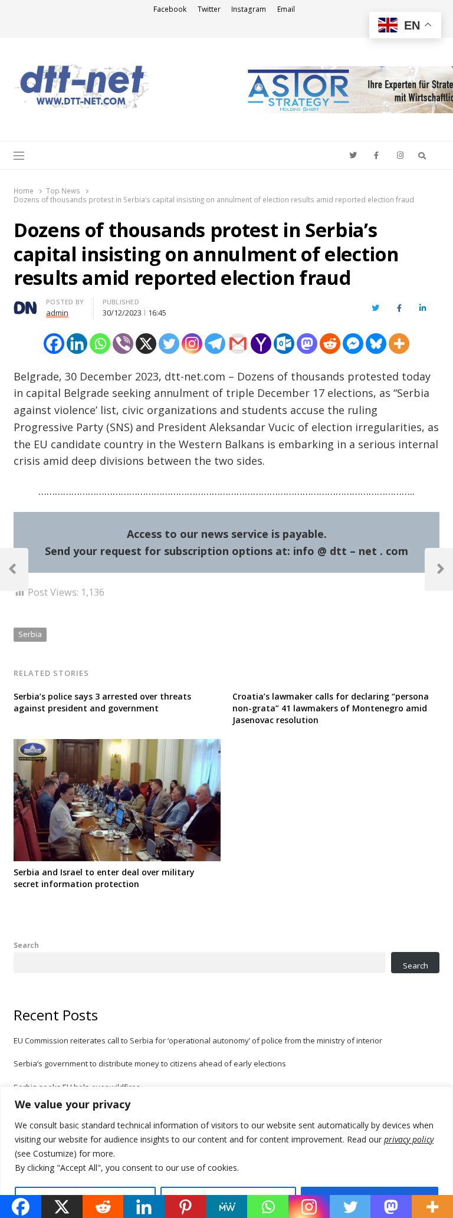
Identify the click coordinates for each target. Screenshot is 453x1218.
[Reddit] (330, 343)
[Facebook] (54, 343)
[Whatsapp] (100, 343)
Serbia (30, 634)
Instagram (248, 9)
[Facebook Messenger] (353, 343)
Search (26, 945)
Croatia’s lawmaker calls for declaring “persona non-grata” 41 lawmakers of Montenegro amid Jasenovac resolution (330, 708)
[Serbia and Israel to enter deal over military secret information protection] (117, 746)
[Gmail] (238, 343)
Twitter (209, 9)
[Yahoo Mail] (261, 343)
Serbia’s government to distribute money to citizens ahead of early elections (150, 1063)
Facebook (169, 9)
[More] (399, 343)
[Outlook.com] (284, 343)
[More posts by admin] (25, 303)
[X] (146, 343)
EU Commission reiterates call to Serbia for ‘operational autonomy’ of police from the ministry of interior (198, 1040)
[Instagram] (192, 343)
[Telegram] (215, 343)
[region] (226, 1152)
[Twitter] (169, 343)
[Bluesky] (376, 343)
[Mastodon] (307, 343)
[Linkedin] (77, 343)
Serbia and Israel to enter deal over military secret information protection (104, 877)
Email (286, 9)
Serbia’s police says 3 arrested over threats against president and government (102, 702)
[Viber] (123, 343)
